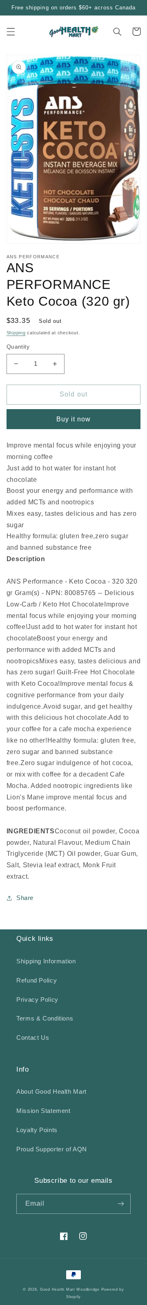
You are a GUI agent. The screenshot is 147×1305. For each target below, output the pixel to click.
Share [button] (24, 898)
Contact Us (32, 1037)
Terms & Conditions (44, 1018)
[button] (10, 31)
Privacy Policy (37, 999)
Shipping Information (46, 961)
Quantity (18, 347)
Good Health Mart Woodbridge (70, 1289)
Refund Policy (36, 980)
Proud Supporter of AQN (51, 1149)
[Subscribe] (120, 1204)
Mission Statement (43, 1111)
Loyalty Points (37, 1130)
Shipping (16, 332)
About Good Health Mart (51, 1091)
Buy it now (73, 419)
